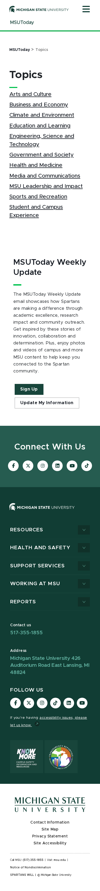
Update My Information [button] (47, 403)
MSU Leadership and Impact (46, 186)
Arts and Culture (30, 94)
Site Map (50, 829)
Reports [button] (23, 601)
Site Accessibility (50, 843)
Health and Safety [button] (40, 547)
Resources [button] (26, 529)
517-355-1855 (26, 632)
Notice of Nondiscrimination (30, 867)
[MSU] (42, 512)
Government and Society (41, 155)
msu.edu (60, 860)
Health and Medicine (35, 165)
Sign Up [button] (29, 389)
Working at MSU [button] (35, 583)
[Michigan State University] (39, 9)
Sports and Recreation (38, 196)
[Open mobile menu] (86, 9)
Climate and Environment (41, 115)
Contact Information (49, 822)
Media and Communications (44, 176)
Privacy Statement (50, 836)
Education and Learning (39, 126)
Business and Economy (38, 104)
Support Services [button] (37, 565)
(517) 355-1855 (33, 860)
